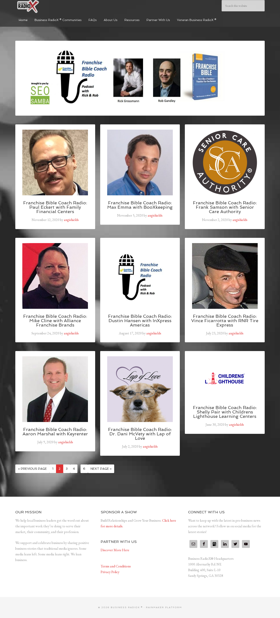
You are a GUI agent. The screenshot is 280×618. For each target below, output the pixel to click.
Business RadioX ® (48, 6)
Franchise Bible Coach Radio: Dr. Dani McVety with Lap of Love (140, 434)
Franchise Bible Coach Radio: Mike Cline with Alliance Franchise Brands (55, 321)
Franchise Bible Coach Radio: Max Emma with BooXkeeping (140, 205)
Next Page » (101, 468)
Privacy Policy (110, 572)
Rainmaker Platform (164, 607)
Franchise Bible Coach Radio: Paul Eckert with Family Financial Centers (55, 207)
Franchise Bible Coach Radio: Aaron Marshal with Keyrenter (55, 431)
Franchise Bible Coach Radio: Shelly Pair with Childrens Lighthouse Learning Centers (225, 412)
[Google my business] (214, 544)
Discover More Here (115, 550)
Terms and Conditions (116, 566)
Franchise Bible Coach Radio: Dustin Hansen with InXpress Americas (140, 321)
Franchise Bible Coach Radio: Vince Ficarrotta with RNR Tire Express (224, 321)
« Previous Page (32, 468)
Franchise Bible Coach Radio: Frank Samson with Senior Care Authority (225, 207)
